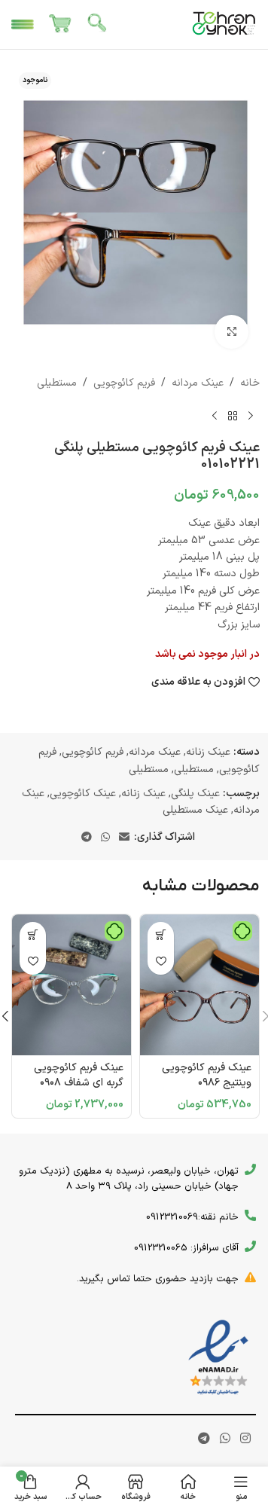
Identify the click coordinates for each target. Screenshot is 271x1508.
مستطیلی (57, 383)
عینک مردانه (198, 383)
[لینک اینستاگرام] (246, 1439)
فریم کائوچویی (124, 383)
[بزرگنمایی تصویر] (231, 332)
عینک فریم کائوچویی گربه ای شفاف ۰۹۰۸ (78, 1075)
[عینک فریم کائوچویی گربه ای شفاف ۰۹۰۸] (71, 985)
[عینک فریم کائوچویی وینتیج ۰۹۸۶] (199, 985)
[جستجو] (98, 25)
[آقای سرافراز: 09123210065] (250, 1246)
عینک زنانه (208, 752)
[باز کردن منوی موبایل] (22, 25)
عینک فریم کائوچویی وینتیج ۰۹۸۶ (206, 1075)
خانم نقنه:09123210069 (192, 1217)
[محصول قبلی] (251, 416)
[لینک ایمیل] (124, 838)
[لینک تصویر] (218, 1358)
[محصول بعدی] (215, 416)
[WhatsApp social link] (105, 838)
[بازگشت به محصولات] (233, 416)
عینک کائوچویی (83, 793)
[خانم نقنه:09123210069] (250, 1215)
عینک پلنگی (195, 793)
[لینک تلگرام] (86, 838)
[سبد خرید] (60, 24)
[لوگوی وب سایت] (224, 24)
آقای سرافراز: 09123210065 (186, 1248)
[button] (161, 935)
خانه (250, 383)
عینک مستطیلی (195, 810)
